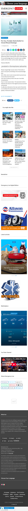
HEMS (11, 494)
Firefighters (6, 494)
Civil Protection (20, 492)
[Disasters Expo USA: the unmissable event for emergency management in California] (20, 116)
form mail (11, 453)
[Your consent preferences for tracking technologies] (2, 508)
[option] (14, 257)
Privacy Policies (19, 496)
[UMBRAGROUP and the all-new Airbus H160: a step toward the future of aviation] (20, 153)
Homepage (6, 492)
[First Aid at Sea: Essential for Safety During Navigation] (14, 256)
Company (16, 494)
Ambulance (13, 492)
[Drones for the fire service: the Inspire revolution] (8, 134)
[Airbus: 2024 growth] (14, 328)
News (14, 242)
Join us (7, 496)
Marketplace (5, 37)
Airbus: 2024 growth (14, 341)
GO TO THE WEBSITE (6, 96)
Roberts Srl (14, 504)
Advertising (22, 494)
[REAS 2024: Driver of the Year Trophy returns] (8, 116)
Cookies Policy (14, 498)
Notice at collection (4, 509)
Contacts (12, 496)
